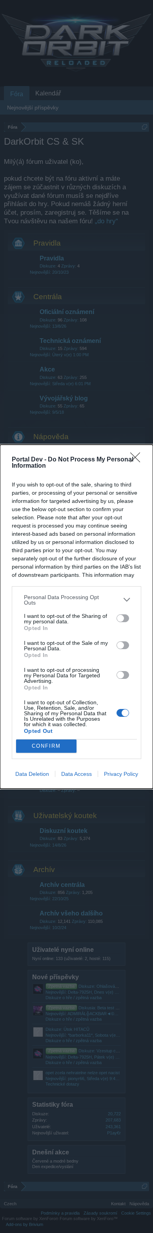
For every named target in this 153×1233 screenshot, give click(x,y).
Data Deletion (32, 774)
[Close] (137, 459)
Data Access (76, 774)
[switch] (123, 618)
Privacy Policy (121, 774)
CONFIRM (46, 746)
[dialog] (76, 617)
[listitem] (76, 599)
